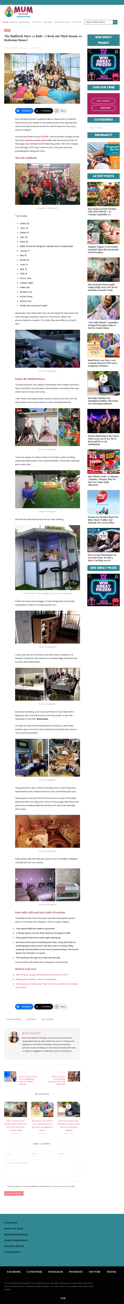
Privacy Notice (12, 1251)
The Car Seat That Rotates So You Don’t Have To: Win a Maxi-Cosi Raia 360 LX (102, 557)
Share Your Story (13, 1228)
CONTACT (77, 22)
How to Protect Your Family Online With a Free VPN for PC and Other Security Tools (103, 287)
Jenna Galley (10, 48)
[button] (119, 20)
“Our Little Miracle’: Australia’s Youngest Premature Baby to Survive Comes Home (103, 325)
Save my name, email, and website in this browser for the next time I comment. (41, 1186)
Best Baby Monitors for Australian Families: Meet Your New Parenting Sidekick (103, 401)
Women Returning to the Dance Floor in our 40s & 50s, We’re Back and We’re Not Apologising (103, 440)
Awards (13, 22)
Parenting (24, 22)
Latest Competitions (15, 1240)
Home (5, 22)
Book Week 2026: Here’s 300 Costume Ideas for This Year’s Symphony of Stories (102, 363)
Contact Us (10, 1222)
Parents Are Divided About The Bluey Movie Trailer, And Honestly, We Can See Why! (103, 520)
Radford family (14, 1019)
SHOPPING (60, 22)
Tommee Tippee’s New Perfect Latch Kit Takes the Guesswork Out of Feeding (103, 249)
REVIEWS (48, 22)
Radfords (31, 1019)
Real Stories (48, 1019)
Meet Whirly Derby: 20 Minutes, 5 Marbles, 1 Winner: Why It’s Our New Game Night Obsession (103, 480)
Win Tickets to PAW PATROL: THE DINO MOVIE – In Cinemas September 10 (102, 211)
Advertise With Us (14, 1246)
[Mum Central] (19, 14)
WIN (68, 22)
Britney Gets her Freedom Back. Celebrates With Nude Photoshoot (56, 1080)
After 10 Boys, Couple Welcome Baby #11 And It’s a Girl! (42, 974)
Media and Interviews (16, 1234)
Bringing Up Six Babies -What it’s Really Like (36, 979)
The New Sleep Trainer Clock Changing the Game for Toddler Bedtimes (28, 1080)
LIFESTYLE (37, 22)
